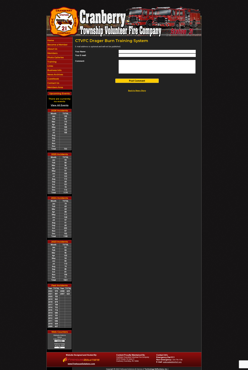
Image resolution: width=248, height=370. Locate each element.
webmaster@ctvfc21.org (172, 362)
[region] (59, 63)
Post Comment (137, 80)
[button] (59, 49)
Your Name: (80, 51)
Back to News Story (137, 90)
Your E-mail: (80, 55)
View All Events (59, 105)
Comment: (80, 61)
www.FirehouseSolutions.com (81, 364)
